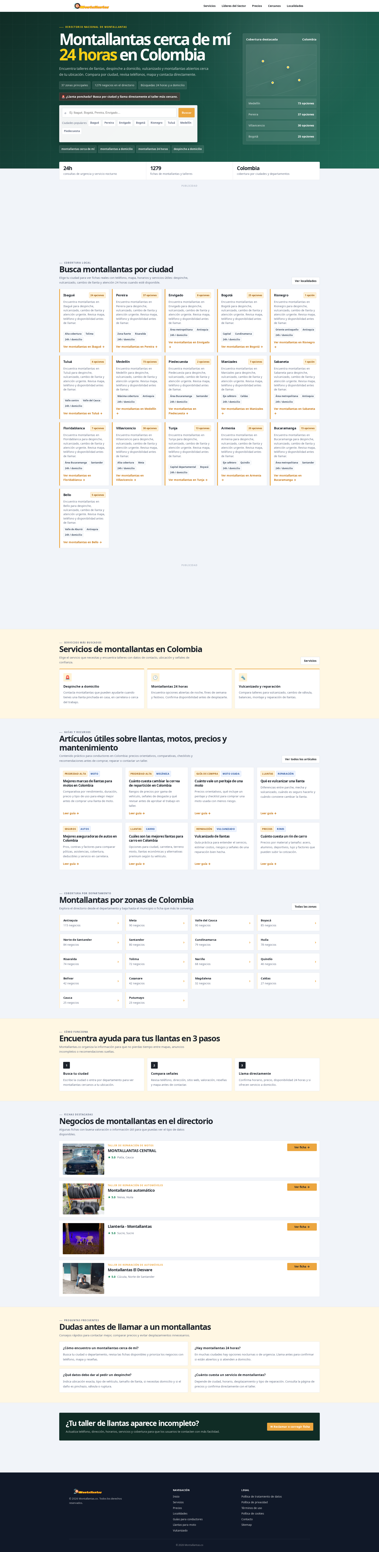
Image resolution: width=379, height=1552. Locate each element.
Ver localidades (305, 281)
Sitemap (246, 1525)
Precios (257, 6)
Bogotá (140, 123)
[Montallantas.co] (91, 6)
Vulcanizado (180, 1530)
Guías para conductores (188, 1519)
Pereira (109, 123)
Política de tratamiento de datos (261, 1496)
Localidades (295, 6)
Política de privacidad (254, 1502)
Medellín (185, 123)
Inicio (176, 1496)
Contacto (247, 1519)
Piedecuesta (72, 131)
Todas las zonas (305, 906)
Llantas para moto (184, 1525)
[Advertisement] (189, 216)
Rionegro (156, 123)
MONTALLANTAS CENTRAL (132, 1150)
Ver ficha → (302, 1147)
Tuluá (171, 123)
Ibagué (94, 123)
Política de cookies (252, 1513)
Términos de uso (251, 1508)
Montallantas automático (131, 1190)
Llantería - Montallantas (130, 1226)
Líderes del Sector (234, 6)
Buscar (186, 112)
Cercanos (274, 6)
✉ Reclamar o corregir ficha (290, 1426)
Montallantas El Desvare (130, 1269)
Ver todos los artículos (300, 759)
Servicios (210, 6)
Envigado (125, 123)
